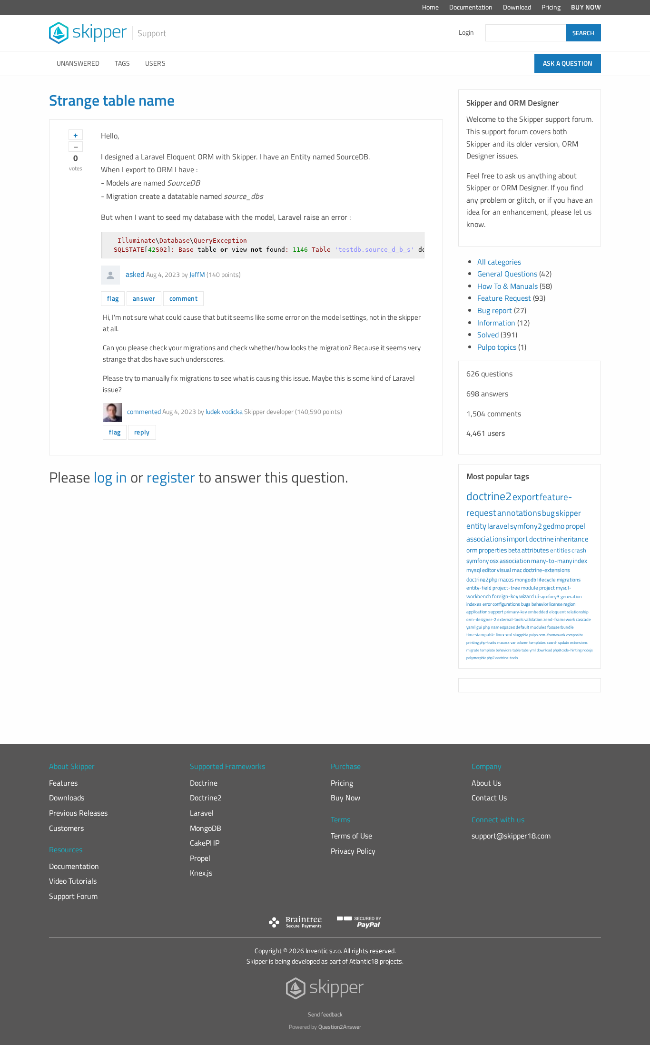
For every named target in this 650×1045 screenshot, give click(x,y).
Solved (488, 334)
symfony (477, 560)
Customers (66, 828)
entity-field (479, 588)
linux (500, 634)
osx (494, 560)
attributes (535, 550)
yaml (470, 627)
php (486, 627)
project (547, 588)
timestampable (480, 634)
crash (578, 550)
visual (504, 569)
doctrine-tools (506, 658)
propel (575, 526)
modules (538, 627)
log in (110, 477)
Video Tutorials (73, 881)
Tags (122, 63)
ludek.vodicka (224, 411)
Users (155, 63)
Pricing (551, 7)
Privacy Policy (353, 851)
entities (560, 550)
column (522, 642)
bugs (526, 604)
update (563, 642)
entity (476, 526)
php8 (557, 650)
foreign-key (505, 596)
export (525, 496)
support (495, 611)
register (171, 477)
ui (537, 596)
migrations (569, 579)
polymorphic (476, 658)
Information (496, 322)
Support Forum (73, 896)
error (487, 604)
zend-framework (559, 619)
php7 (490, 658)
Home (430, 7)
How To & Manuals (507, 286)
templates (537, 642)
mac (517, 569)
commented (144, 411)
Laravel (202, 812)
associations (486, 538)
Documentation (470, 7)
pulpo (533, 635)
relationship (578, 612)
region (569, 604)
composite (574, 635)
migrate (472, 650)
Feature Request (504, 298)
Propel (200, 858)
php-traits (488, 642)
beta (514, 550)
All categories (499, 261)
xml (508, 634)
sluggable (520, 635)
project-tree (506, 588)
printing (472, 642)
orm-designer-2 (481, 619)
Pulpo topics (496, 347)
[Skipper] (325, 990)
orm (472, 550)
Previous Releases (78, 812)
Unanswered (78, 63)
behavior (540, 604)
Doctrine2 (206, 797)
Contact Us (489, 797)
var (513, 642)
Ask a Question (567, 63)
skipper (568, 513)
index (580, 560)
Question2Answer (339, 1026)
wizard (526, 596)
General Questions (507, 273)
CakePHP (204, 842)
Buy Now (586, 7)
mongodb (525, 579)
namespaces (503, 627)
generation (571, 596)
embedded (538, 612)
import (517, 538)
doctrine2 (489, 495)
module (529, 588)
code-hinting (571, 650)
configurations (506, 604)
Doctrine (203, 783)
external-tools (510, 619)
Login (466, 32)
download (544, 650)
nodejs (587, 650)
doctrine (541, 538)
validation (533, 619)
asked (135, 274)
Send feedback (325, 1014)
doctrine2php (481, 579)
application (476, 611)
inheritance (572, 538)
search (552, 642)
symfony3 (550, 596)
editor (489, 569)
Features (63, 783)
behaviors (504, 650)
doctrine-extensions (546, 569)
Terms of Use (351, 835)
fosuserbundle (560, 627)
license (555, 604)
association (515, 560)
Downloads (66, 797)
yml (533, 650)
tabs (525, 650)
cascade (583, 619)
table (516, 650)
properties (493, 550)
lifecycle (546, 579)
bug (548, 513)
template (487, 650)
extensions (579, 642)
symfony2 (526, 526)
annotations (519, 512)
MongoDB (205, 828)
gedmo (553, 526)
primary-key (515, 612)
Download (517, 7)
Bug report (494, 310)
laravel (498, 526)
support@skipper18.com (511, 835)
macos (506, 579)
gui (479, 627)
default (522, 627)
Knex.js (201, 872)
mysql (473, 569)
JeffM (197, 274)
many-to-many (551, 560)
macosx (503, 642)
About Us (486, 783)
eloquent (557, 612)
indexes (474, 604)
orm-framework (552, 635)
